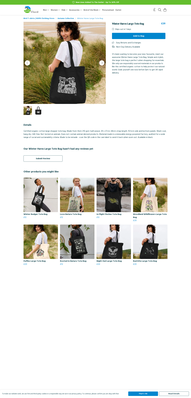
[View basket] (164, 9)
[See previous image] (27, 63)
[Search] (159, 9)
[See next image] (101, 63)
